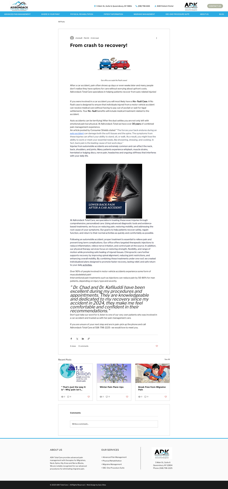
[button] (50, 14)
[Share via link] (89, 339)
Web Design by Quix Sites (96, 485)
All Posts (61, 22)
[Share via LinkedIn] (83, 339)
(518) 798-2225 (165, 468)
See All (167, 359)
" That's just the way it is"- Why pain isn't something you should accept (73, 388)
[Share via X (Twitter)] (77, 339)
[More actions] (156, 38)
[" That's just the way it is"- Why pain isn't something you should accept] (75, 373)
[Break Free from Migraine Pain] (152, 373)
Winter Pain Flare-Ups (112, 387)
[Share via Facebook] (71, 339)
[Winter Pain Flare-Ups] (114, 373)
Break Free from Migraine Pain (152, 388)
